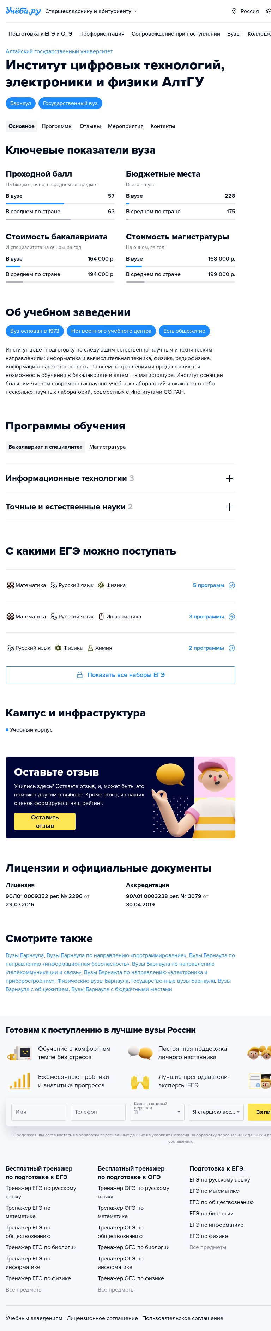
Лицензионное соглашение (102, 1318)
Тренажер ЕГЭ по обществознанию (28, 1232)
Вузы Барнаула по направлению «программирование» (116, 955)
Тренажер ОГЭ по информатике (121, 1263)
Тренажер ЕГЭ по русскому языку (41, 1192)
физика (116, 585)
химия (103, 648)
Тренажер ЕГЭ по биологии (41, 1247)
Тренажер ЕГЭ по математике (28, 1212)
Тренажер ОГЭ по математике (121, 1212)
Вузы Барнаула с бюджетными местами (121, 989)
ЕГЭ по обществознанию (221, 1202)
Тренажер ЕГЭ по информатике (28, 1263)
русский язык (76, 585)
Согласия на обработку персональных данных (217, 1134)
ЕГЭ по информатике (216, 1224)
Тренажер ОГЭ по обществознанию (121, 1232)
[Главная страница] (23, 11)
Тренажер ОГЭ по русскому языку (133, 1192)
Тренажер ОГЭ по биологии (134, 1247)
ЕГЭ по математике (214, 1191)
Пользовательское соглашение (182, 1318)
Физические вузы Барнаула (92, 980)
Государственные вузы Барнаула (173, 980)
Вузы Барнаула (25, 955)
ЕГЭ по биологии (211, 1213)
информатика (123, 616)
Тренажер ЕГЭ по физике (38, 1278)
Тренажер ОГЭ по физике (131, 1278)
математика (31, 585)
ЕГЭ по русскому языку (219, 1179)
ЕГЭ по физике (208, 1236)
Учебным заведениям (34, 1318)
